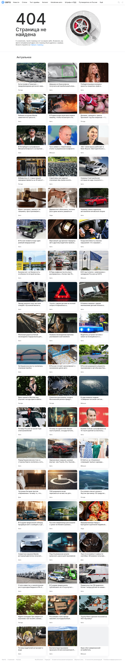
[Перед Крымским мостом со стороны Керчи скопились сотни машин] (31, 453)
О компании (11, 659)
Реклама (18, 659)
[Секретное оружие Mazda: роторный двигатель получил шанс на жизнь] (31, 547)
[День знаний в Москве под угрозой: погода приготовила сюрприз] (31, 390)
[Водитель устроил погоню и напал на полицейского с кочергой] (93, 328)
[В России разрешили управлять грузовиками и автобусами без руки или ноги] (93, 359)
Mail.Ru (4, 659)
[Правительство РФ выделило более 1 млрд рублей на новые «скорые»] (93, 578)
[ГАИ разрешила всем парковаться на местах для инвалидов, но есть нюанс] (62, 484)
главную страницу (36, 45)
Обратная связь (78, 659)
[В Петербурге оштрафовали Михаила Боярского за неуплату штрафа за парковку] (31, 140)
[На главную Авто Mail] (7, 2)
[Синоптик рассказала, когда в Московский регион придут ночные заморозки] (62, 390)
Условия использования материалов (62, 659)
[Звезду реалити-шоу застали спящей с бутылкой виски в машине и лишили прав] (31, 296)
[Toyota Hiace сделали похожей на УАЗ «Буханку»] (93, 610)
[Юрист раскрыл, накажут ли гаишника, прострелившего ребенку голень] (31, 202)
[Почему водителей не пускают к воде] (31, 641)
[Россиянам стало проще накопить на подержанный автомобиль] (62, 610)
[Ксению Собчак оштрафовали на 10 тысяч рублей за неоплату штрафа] (93, 422)
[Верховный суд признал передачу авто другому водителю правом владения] (62, 234)
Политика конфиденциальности (112, 659)
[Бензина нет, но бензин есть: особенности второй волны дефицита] (31, 265)
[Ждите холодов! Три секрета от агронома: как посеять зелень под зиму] (31, 610)
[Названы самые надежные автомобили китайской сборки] (93, 202)
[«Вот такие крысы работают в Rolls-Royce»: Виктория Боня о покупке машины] (93, 140)
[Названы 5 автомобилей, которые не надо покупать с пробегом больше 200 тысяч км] (93, 171)
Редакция (47, 659)
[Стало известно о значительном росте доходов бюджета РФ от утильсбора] (31, 578)
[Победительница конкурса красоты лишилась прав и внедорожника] (93, 77)
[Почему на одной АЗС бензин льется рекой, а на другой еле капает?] (62, 422)
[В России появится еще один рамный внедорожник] (31, 234)
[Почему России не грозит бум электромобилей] (31, 422)
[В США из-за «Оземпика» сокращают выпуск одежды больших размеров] (93, 453)
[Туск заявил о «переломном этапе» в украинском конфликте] (62, 140)
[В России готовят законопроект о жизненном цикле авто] (62, 359)
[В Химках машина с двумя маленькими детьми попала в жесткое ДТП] (93, 296)
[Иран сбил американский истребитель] (93, 641)
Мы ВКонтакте (39, 659)
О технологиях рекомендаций (93, 659)
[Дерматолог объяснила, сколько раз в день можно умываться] (62, 202)
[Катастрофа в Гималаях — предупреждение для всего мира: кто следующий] (31, 77)
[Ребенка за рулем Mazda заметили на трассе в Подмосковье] (31, 108)
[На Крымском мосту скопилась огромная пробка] (31, 359)
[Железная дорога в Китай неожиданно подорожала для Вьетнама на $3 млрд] (31, 328)
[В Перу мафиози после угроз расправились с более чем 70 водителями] (62, 265)
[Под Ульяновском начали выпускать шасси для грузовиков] (62, 547)
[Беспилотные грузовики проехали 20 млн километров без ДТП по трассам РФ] (62, 641)
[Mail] (3, 2)
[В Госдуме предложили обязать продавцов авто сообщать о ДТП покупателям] (31, 516)
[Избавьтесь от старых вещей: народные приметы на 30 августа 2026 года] (31, 171)
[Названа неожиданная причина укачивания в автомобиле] (62, 328)
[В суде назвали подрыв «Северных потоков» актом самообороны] (93, 390)
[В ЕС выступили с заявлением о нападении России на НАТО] (93, 265)
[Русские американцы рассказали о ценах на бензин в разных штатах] (62, 516)
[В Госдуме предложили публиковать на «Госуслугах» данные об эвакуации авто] (62, 578)
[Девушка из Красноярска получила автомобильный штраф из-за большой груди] (62, 77)
